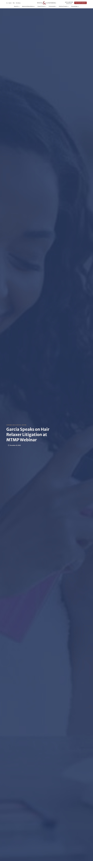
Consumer (9, 424)
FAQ (14, 3)
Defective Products (63, 6)
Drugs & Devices (41, 6)
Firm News (18, 3)
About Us (16, 6)
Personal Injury (74, 6)
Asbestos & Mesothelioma (28, 6)
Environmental (52, 6)
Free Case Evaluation (80, 2)
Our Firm (24, 424)
